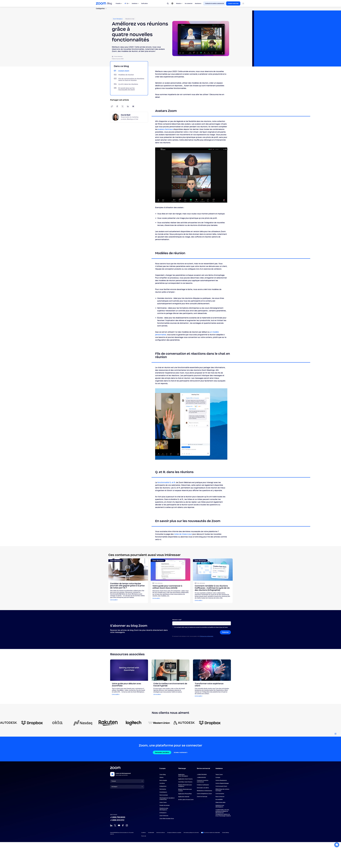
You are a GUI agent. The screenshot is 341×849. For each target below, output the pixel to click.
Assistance (198, 3)
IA (127, 3)
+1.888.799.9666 (117, 817)
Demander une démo (162, 752)
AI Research (162, 812)
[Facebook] (123, 825)
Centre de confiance (160, 832)
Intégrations (162, 786)
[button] (336, 844)
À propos (162, 768)
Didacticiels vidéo (220, 802)
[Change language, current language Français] (172, 3)
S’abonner (225, 632)
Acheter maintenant (180, 752)
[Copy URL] (112, 106)
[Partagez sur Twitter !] (122, 106)
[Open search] (168, 3)
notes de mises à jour (183, 534)
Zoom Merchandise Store (166, 818)
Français (114, 781)
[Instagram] (127, 825)
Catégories (100, 8)
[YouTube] (119, 825)
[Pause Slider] (335, 733)
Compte (218, 777)
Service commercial (203, 768)
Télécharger (182, 768)
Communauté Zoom (221, 786)
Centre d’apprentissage (222, 783)
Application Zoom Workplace (183, 775)
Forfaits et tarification (203, 785)
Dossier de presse (164, 805)
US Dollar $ (114, 786)
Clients (161, 777)
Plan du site (143, 836)
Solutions (134, 3)
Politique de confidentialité (206, 636)
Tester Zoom (219, 774)
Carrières (162, 783)
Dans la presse (163, 795)
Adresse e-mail (177, 619)
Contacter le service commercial (214, 3)
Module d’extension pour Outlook (185, 790)
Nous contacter (220, 796)
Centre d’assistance (221, 780)
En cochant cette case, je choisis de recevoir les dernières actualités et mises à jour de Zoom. (201, 627)
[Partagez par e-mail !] (133, 106)
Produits (118, 3)
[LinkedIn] (111, 825)
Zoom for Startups (202, 796)
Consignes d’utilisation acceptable (174, 832)
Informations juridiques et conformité (191, 832)
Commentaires (220, 793)
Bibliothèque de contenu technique (222, 789)
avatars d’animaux (165, 129)
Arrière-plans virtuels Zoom (186, 799)
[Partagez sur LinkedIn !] (128, 106)
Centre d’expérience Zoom (204, 793)
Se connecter (188, 3)
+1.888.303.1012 (117, 820)
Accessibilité (219, 799)
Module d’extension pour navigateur (185, 785)
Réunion (178, 3)
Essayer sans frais (233, 3)
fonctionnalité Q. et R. (167, 482)
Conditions (143, 832)
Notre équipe (163, 780)
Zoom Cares (163, 802)
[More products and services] (243, 3)
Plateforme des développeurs (163, 809)
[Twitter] (115, 825)
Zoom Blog (162, 774)
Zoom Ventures (163, 815)
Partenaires (162, 789)
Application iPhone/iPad (185, 793)
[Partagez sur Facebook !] (117, 106)
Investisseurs (163, 792)
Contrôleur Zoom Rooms (185, 782)
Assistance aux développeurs (220, 806)
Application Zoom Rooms (185, 779)
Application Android (183, 796)
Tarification (144, 3)
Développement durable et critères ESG (166, 798)
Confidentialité (151, 832)
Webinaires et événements (204, 790)
